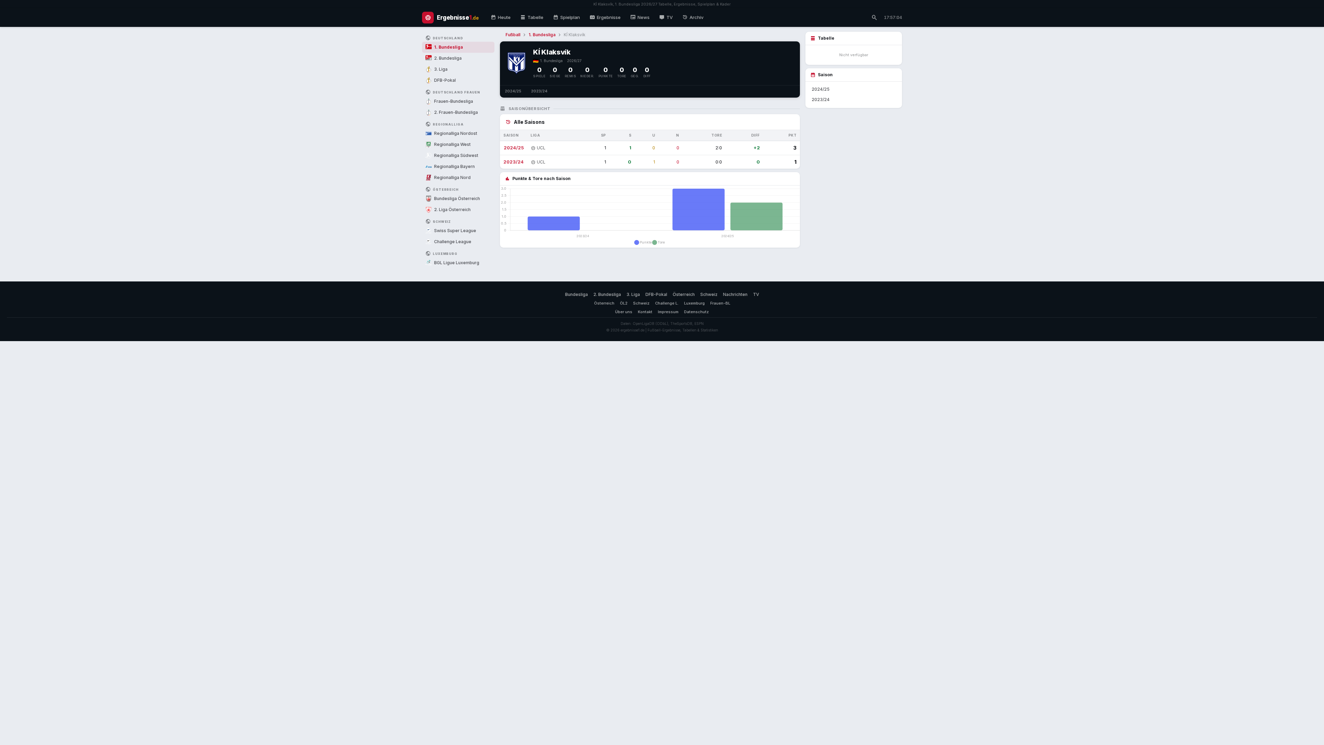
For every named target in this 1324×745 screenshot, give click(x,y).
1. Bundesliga (542, 34)
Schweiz (709, 294)
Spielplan (566, 17)
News (640, 17)
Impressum (668, 311)
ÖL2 (624, 303)
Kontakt (645, 311)
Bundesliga (576, 294)
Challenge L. (667, 303)
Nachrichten (735, 294)
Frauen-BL (720, 303)
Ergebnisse (605, 17)
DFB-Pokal (656, 294)
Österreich (684, 294)
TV (666, 17)
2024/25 (513, 91)
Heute (501, 17)
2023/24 (539, 91)
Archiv (692, 17)
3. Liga (633, 294)
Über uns (623, 311)
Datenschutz (696, 311)
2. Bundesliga (607, 294)
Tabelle (531, 17)
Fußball (512, 34)
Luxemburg (694, 303)
